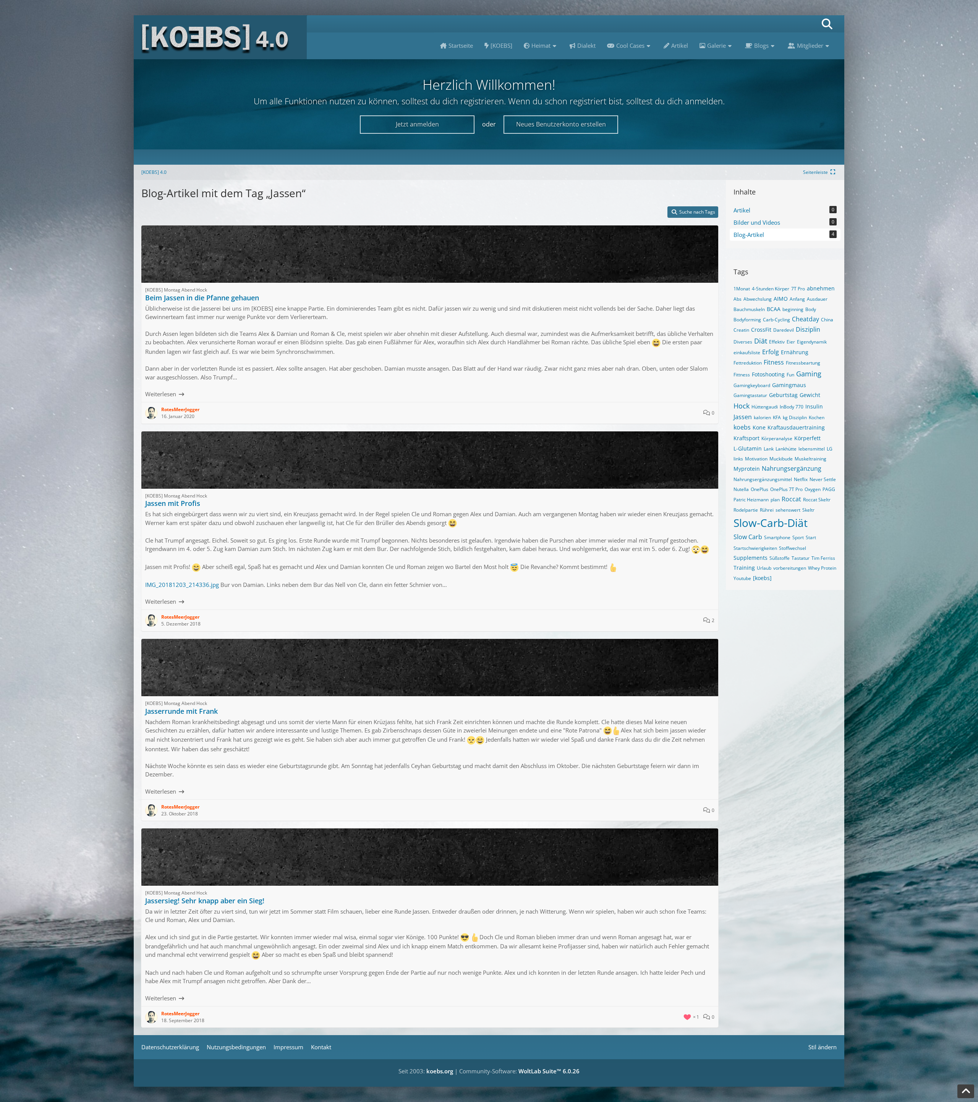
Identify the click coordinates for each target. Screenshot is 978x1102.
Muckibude (781, 458)
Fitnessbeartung (803, 363)
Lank (769, 449)
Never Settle (823, 479)
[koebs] (762, 578)
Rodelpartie (746, 510)
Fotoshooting (768, 374)
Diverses (743, 342)
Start (811, 537)
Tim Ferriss (823, 558)
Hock (742, 405)
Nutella (741, 489)
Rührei (767, 510)
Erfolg (770, 352)
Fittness (742, 374)
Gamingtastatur (750, 395)
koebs (742, 427)
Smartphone (777, 537)
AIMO (781, 298)
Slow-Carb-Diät (771, 522)
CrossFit (761, 329)
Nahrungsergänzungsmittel (763, 479)
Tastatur (801, 558)
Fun (790, 374)
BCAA (773, 309)
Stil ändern (822, 1047)
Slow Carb (748, 537)
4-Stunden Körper (770, 288)
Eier (791, 342)
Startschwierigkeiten (755, 548)
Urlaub (764, 568)
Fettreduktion (748, 363)
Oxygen (813, 489)
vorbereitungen (789, 568)
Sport (798, 537)
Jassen (743, 417)
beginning (792, 309)
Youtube (742, 578)
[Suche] (827, 23)
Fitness (774, 362)
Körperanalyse (776, 438)
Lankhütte (786, 449)
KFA (777, 417)
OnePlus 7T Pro (786, 489)
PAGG (829, 489)
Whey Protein (822, 568)
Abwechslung (757, 299)
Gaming (808, 373)
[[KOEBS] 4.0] (220, 37)
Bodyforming (747, 319)
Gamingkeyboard (752, 385)
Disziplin (808, 329)
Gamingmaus (789, 385)
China (827, 319)
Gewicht (810, 395)
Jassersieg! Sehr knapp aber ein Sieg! (204, 900)
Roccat (791, 499)
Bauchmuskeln (749, 309)
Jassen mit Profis (172, 503)
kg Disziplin (795, 417)
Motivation (756, 458)
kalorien (762, 417)
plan (775, 499)
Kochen (816, 417)
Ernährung (794, 352)
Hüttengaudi (764, 407)
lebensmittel (811, 449)
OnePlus (759, 489)
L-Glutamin (748, 448)
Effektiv (777, 342)
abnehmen (821, 288)
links (738, 458)
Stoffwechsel (792, 548)
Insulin (814, 406)
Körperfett (807, 438)
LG (829, 449)
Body (810, 309)
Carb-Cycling (776, 319)
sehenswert (788, 510)
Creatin (741, 330)
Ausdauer (817, 299)
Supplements (751, 557)
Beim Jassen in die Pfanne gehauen (202, 297)
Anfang (797, 299)
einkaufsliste (747, 352)
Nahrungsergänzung (791, 468)
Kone (759, 427)
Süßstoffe (779, 558)
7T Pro (798, 288)
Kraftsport (746, 438)
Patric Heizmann (751, 499)
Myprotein (747, 468)
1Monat (742, 288)
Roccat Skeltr (817, 499)
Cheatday (805, 319)
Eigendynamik (812, 342)
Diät (760, 340)
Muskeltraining (810, 458)
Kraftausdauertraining (796, 427)
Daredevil (783, 330)
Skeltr (808, 510)
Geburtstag (783, 395)
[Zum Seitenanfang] (965, 1091)
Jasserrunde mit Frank (181, 711)
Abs (738, 299)
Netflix (801, 479)
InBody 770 (791, 407)
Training (744, 567)
